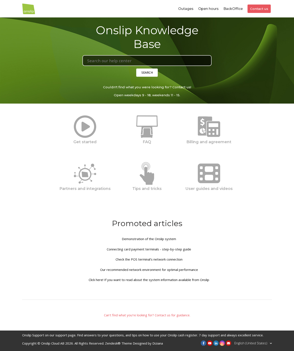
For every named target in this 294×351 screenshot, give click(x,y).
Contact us (259, 9)
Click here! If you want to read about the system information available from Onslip (149, 280)
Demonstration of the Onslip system (149, 239)
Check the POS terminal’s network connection (149, 259)
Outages (185, 9)
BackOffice (233, 9)
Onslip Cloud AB (52, 343)
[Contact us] (228, 343)
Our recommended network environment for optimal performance (149, 269)
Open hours (208, 9)
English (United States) (251, 343)
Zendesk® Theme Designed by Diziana (134, 343)
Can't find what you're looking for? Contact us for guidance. (147, 315)
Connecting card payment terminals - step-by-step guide (149, 249)
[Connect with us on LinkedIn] (216, 343)
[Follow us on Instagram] (222, 343)
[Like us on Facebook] (203, 343)
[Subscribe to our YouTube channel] (209, 343)
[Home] (28, 8)
